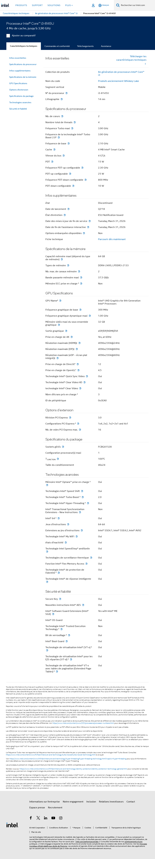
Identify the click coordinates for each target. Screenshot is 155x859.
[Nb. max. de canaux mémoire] (79, 271)
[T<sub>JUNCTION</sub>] (57, 459)
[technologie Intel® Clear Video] (80, 388)
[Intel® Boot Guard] (66, 641)
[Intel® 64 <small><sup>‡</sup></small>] (58, 518)
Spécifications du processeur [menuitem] (22, 64)
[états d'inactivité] (65, 542)
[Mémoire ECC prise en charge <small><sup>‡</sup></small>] (81, 283)
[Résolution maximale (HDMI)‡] (79, 343)
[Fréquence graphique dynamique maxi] (89, 315)
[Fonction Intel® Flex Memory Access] (86, 563)
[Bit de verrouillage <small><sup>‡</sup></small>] (69, 635)
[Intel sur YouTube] (53, 818)
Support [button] (37, 5)
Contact (131, 801)
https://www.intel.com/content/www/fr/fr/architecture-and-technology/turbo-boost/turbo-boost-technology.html (51, 755)
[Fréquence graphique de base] (80, 309)
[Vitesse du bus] (63, 155)
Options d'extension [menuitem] (18, 89)
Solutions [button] (54, 5)
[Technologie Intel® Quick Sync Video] (87, 376)
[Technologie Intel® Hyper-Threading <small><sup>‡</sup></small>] (88, 503)
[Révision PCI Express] (70, 417)
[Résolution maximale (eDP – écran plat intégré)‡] (57, 358)
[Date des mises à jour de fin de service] (89, 221)
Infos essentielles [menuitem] (17, 58)
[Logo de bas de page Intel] (12, 824)
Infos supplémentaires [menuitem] (20, 70)
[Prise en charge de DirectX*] (77, 364)
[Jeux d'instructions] (68, 524)
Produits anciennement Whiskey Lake (118, 81)
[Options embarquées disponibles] (84, 233)
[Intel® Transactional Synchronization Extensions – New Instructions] (80, 512)
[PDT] (52, 161)
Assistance (106, 46)
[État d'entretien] (64, 215)
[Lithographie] (61, 99)
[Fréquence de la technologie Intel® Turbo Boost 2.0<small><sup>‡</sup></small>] (58, 137)
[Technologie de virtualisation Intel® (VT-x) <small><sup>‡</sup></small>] (47, 650)
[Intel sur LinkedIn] (45, 818)
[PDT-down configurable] (73, 186)
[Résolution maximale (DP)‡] (76, 349)
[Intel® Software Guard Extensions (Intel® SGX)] (53, 614)
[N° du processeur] (66, 93)
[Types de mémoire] (68, 265)
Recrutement (55, 807)
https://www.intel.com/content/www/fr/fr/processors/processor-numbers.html (83, 723)
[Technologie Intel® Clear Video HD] (84, 382)
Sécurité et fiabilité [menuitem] (18, 108)
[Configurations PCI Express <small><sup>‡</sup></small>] (78, 423)
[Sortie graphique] (66, 331)
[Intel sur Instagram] (60, 818)
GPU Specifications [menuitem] (18, 83)
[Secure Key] (60, 599)
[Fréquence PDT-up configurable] (82, 167)
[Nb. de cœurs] (62, 116)
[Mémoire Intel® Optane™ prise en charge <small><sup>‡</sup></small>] (47, 485)
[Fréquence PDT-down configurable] (85, 179)
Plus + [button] (69, 5)
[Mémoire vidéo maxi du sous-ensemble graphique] (59, 325)
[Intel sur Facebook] (30, 818)
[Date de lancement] (68, 209)
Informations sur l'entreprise (44, 801)
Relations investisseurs (111, 801)
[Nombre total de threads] (74, 122)
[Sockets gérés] (63, 446)
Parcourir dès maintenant (112, 239)
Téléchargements (85, 46)
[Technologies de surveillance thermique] (91, 557)
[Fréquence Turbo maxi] (72, 128)
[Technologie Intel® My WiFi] (76, 536)
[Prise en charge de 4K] (71, 337)
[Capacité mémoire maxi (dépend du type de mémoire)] (61, 259)
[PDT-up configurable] (70, 173)
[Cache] (54, 149)
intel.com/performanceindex (87, 841)
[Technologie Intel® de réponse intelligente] (47, 582)
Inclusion (91, 801)
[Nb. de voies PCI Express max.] (80, 429)
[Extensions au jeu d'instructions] (81, 530)
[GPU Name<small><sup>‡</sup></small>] (60, 300)
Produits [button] (21, 5)
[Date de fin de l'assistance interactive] (88, 227)
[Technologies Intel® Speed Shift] (82, 491)
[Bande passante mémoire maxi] (81, 277)
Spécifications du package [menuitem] (21, 96)
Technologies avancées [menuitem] (20, 102)
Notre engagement (73, 801)
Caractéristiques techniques (23, 46)
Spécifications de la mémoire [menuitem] (22, 77)
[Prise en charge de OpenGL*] (78, 370)
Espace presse (37, 807)
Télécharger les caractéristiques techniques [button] (131, 58)
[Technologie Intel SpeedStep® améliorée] (47, 551)
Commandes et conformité (57, 46)
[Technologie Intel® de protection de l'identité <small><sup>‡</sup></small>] (58, 572)
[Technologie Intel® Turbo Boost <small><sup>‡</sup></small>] (82, 497)
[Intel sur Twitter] (38, 818)
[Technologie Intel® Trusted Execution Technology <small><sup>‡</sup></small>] (61, 629)
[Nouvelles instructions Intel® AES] (83, 605)
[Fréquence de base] (68, 143)
